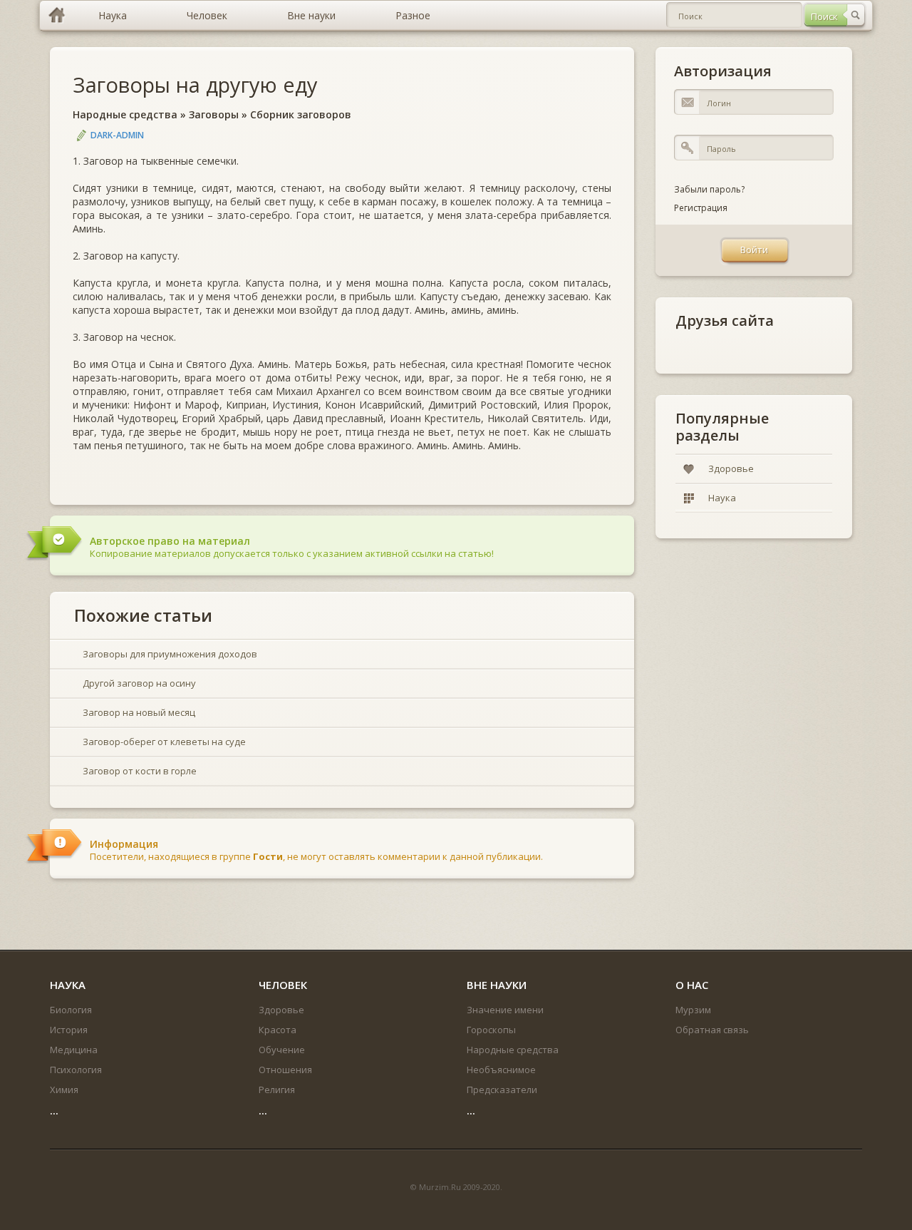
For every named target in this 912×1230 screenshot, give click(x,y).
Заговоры (214, 114)
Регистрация (700, 208)
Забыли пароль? (709, 189)
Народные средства (125, 114)
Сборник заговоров (300, 114)
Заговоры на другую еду (195, 84)
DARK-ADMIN (117, 135)
